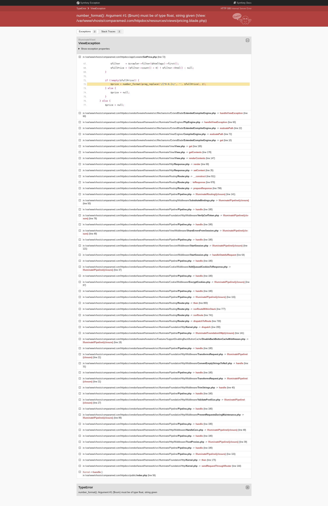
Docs (244, 3)
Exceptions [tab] (87, 31)
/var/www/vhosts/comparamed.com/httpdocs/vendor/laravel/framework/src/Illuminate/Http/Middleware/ (144, 430)
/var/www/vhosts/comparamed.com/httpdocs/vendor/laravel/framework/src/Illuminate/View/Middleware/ (151, 230)
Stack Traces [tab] (110, 31)
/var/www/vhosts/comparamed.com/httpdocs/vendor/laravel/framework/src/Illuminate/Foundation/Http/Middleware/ (152, 215)
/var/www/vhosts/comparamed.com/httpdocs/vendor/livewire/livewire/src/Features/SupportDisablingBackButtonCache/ (165, 339)
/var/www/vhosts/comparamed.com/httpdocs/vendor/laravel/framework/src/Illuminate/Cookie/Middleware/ (156, 267)
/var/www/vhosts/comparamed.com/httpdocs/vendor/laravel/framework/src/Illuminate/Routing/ (137, 176)
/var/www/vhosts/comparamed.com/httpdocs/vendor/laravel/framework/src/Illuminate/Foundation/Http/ (141, 327)
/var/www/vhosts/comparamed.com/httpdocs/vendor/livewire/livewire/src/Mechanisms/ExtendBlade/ (150, 113)
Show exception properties (95, 48)
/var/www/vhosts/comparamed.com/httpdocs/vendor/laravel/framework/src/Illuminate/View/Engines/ (142, 122)
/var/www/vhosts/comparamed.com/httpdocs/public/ (116, 475)
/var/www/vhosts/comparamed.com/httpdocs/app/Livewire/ (121, 57)
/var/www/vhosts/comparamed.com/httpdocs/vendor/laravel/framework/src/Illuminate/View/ (135, 146)
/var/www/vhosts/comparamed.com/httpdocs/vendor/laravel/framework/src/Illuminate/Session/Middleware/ (146, 245)
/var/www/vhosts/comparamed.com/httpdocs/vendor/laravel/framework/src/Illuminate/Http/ (137, 164)
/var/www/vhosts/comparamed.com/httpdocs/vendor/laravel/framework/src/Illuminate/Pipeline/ (138, 194)
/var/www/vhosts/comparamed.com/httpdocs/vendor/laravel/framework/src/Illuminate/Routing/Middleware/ (150, 200)
